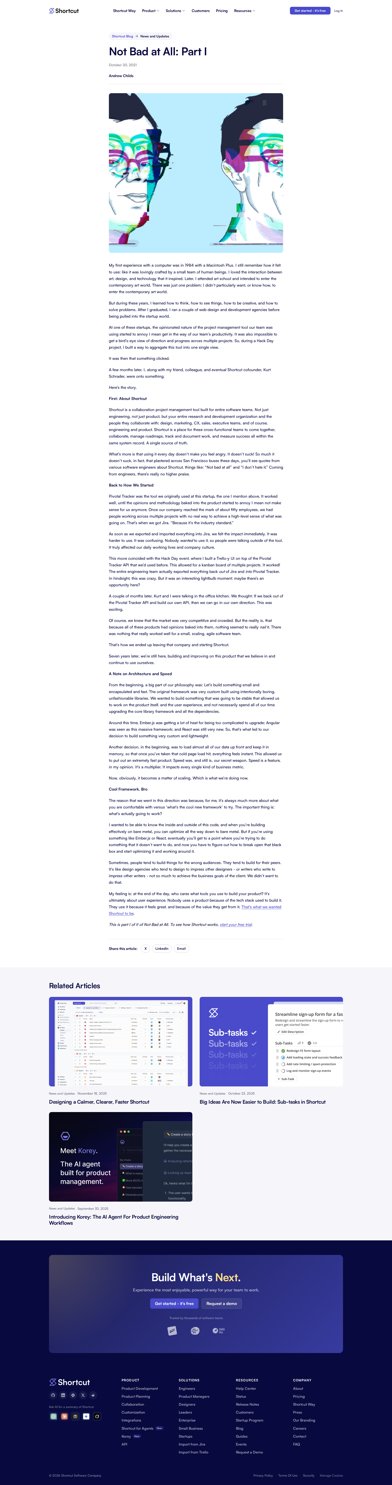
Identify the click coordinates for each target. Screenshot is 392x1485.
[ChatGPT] (53, 1416)
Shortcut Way (124, 10)
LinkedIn (161, 948)
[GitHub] (53, 1395)
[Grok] (97, 1416)
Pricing (222, 10)
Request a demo (221, 1303)
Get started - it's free (310, 10)
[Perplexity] (75, 1416)
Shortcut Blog (122, 36)
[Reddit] (93, 1395)
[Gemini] (86, 1416)
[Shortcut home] (64, 10)
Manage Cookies (331, 1475)
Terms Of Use (288, 1475)
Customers (201, 10)
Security (308, 1475)
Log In (338, 10)
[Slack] (73, 1395)
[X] (83, 1395)
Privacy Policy (263, 1475)
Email (181, 948)
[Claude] (64, 1416)
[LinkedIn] (63, 1395)
